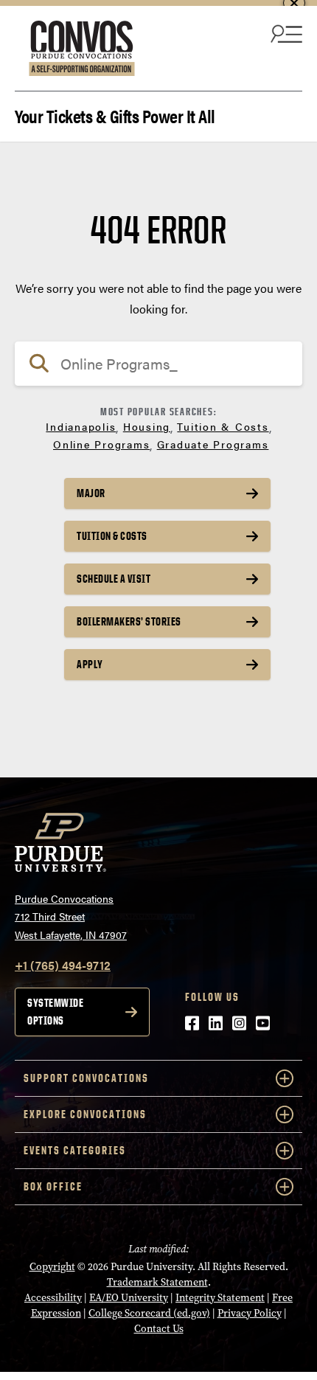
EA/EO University (128, 1298)
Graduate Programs (213, 444)
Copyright (52, 1267)
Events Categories (75, 1150)
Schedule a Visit (113, 579)
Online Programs (101, 444)
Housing (146, 426)
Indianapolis (81, 426)
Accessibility (53, 1298)
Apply (90, 664)
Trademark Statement (157, 1282)
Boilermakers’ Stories (129, 621)
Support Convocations (86, 1078)
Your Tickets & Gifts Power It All (115, 115)
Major (91, 493)
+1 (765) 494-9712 (63, 965)
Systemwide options (55, 1011)
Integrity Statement (220, 1298)
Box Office (53, 1186)
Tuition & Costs (222, 426)
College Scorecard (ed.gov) (149, 1313)
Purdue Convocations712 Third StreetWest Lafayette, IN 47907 (71, 916)
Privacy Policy (249, 1313)
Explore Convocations (85, 1114)
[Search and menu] (284, 33)
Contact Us (159, 1329)
